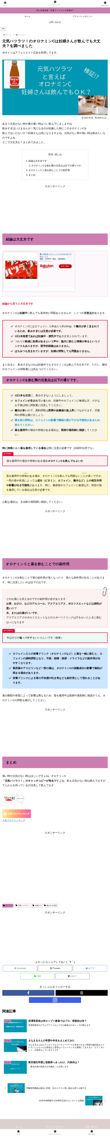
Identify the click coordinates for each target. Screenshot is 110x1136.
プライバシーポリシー (55, 1127)
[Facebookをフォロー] (28, 993)
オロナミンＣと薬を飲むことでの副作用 (49, 170)
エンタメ (9, 905)
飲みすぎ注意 (52, 905)
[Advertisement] (29, 209)
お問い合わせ (91, 1127)
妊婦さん (38, 905)
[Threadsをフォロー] (82, 993)
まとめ (32, 175)
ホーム (19, 1127)
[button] (72, 976)
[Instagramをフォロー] (55, 1000)
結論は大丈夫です (38, 160)
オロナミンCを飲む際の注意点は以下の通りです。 (57, 165)
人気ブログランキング (13, 820)
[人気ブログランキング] (16, 813)
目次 (50, 154)
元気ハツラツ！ (24, 905)
